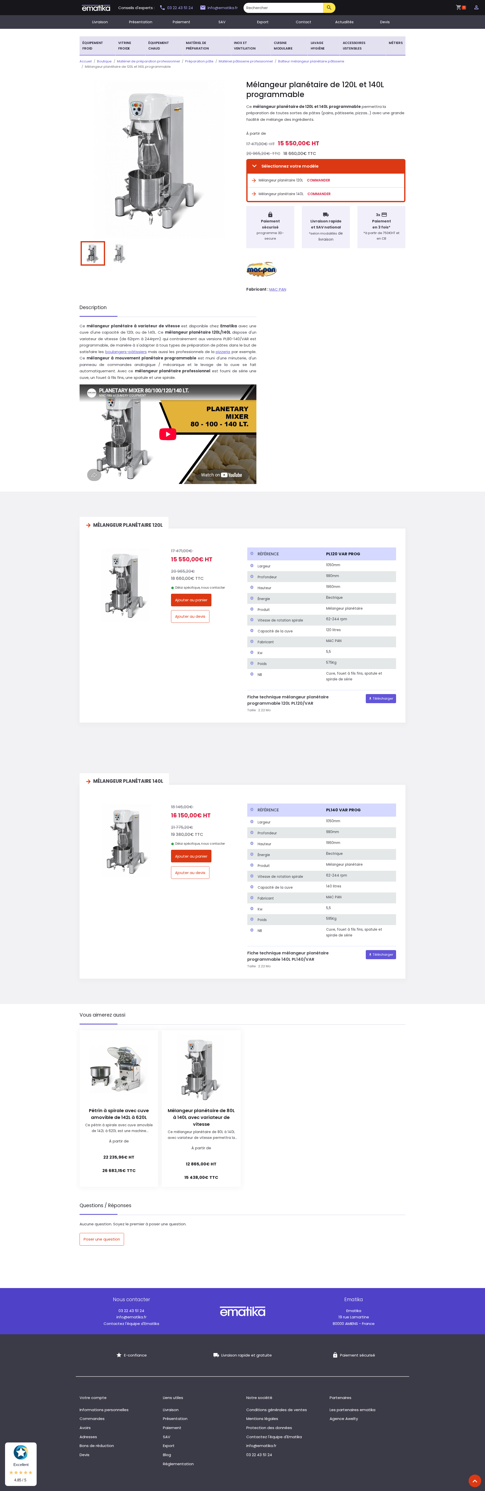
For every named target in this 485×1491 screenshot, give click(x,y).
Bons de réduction (97, 1445)
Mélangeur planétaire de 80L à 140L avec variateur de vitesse (201, 1117)
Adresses (88, 1436)
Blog (167, 1454)
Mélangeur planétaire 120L (281, 180)
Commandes (92, 1418)
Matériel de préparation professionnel (148, 61)
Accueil (86, 61)
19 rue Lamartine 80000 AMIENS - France (354, 1317)
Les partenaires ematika (352, 1409)
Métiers (396, 43)
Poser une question (102, 1239)
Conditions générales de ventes (276, 1409)
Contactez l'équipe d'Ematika (131, 1323)
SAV (222, 22)
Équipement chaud (158, 46)
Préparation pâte (199, 61)
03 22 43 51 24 (180, 7)
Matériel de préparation (197, 46)
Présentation (140, 22)
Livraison (100, 22)
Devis (385, 22)
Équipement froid (92, 46)
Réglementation (178, 1463)
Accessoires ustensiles (354, 46)
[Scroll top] (475, 1481)
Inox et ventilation (245, 46)
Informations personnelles (104, 1409)
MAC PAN (277, 289)
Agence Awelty (344, 1418)
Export (263, 22)
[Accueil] (96, 7)
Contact (303, 22)
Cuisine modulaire (283, 46)
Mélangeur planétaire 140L (281, 194)
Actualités (344, 22)
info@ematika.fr (223, 7)
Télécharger (382, 698)
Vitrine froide (124, 46)
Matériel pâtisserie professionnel (246, 61)
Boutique (104, 61)
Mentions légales (262, 1418)
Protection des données (269, 1427)
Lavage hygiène (318, 46)
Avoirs (85, 1427)
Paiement (181, 22)
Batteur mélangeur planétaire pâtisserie (311, 61)
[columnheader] (285, 554)
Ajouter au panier (191, 600)
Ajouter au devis (190, 616)
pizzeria (223, 351)
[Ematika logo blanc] (242, 1311)
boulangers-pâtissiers (126, 351)
